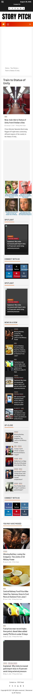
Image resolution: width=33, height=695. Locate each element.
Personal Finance (13, 238)
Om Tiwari (16, 562)
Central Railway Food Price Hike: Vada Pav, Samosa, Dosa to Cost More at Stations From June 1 (16, 594)
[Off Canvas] (2, 2)
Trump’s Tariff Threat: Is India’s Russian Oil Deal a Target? (19, 451)
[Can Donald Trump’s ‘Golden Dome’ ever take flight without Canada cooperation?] (9, 474)
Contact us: (12, 682)
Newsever (29, 690)
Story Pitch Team (21, 125)
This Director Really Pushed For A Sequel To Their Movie (25, 196)
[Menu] (8, 24)
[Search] (30, 24)
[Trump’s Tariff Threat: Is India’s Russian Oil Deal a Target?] (9, 450)
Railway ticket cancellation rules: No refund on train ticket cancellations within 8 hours (20, 414)
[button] (8, 24)
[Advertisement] (16, 47)
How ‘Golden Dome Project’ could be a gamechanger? (19, 488)
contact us (17, 4)
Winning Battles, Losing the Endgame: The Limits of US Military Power (20, 335)
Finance (10, 236)
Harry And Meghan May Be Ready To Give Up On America (11, 196)
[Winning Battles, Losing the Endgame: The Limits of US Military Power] (9, 334)
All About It (17, 408)
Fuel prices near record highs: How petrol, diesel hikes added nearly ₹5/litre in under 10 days (15, 631)
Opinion (16, 329)
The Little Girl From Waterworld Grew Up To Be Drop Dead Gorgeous (25, 213)
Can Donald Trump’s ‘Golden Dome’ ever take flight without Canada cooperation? (20, 475)
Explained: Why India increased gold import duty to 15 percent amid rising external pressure (16, 244)
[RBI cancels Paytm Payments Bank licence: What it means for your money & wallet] (9, 398)
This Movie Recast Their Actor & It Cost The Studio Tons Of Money (11, 213)
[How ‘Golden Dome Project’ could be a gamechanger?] (9, 486)
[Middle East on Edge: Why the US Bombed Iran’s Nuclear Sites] (9, 462)
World (20, 458)
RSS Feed (20, 682)
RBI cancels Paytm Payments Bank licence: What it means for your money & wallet (19, 400)
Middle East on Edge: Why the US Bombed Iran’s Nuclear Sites (20, 463)
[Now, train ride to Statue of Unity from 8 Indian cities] (16, 100)
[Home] (3, 24)
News (6, 116)
